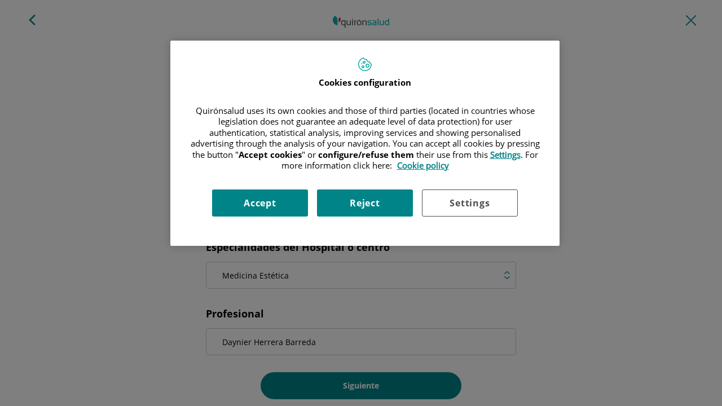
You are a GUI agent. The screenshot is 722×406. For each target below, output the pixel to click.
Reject (365, 203)
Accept (260, 203)
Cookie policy (423, 165)
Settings (470, 203)
